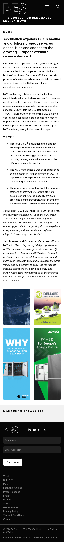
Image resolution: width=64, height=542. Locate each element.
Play (5, 484)
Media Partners (11, 507)
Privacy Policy (11, 511)
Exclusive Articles (12, 487)
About (6, 503)
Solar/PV (8, 480)
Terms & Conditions (13, 515)
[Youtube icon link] (34, 430)
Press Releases (11, 491)
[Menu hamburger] (47, 7)
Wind (6, 476)
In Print (7, 499)
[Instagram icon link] (39, 429)
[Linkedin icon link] (29, 429)
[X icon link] (45, 430)
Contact (7, 519)
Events (7, 495)
